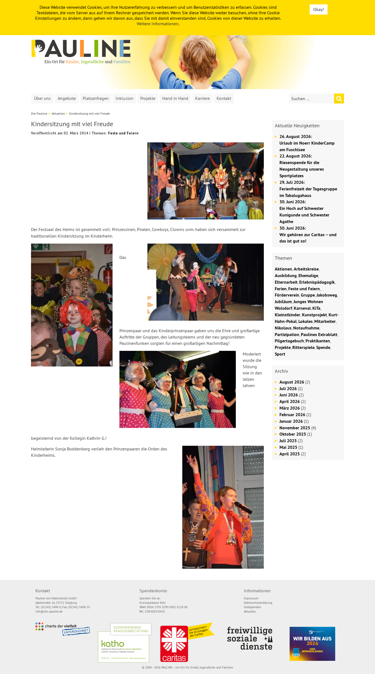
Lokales (305, 321)
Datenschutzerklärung (258, 603)
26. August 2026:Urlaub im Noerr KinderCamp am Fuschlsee (307, 143)
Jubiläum (283, 301)
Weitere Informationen (157, 23)
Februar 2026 (292, 415)
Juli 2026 (288, 388)
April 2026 (289, 401)
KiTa (316, 308)
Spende (323, 347)
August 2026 (291, 382)
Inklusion (124, 98)
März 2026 (289, 408)
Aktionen (283, 269)
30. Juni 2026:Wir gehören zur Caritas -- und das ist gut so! (308, 234)
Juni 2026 (288, 395)
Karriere (202, 98)
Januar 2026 (291, 421)
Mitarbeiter (325, 321)
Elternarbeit (286, 282)
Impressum (251, 598)
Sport (280, 354)
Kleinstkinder (287, 315)
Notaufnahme (306, 328)
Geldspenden (252, 607)
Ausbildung (286, 275)
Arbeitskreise (306, 269)
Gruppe (308, 295)
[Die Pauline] (81, 52)
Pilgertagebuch (289, 341)
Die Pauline (39, 113)
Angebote (67, 98)
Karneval (302, 308)
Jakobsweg (327, 295)
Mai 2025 (288, 447)
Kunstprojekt (314, 315)
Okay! (318, 9)
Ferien (281, 289)
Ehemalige (308, 275)
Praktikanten (318, 341)
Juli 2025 (288, 441)
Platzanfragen (96, 98)
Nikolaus (283, 328)
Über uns (42, 98)
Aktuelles (58, 113)
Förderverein (287, 295)
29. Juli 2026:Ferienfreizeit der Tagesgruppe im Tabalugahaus (308, 188)
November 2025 (294, 428)
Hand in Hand (175, 98)
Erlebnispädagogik (317, 282)
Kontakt (224, 98)
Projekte (147, 98)
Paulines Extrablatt (319, 334)
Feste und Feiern (123, 133)
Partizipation (287, 334)
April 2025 (289, 454)
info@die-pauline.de (49, 611)
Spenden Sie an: (149, 598)
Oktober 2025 (292, 434)
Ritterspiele (303, 347)
